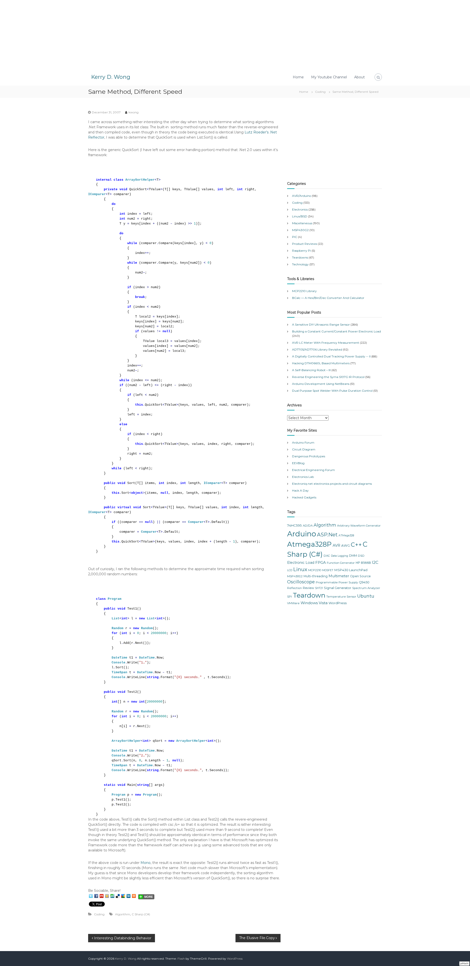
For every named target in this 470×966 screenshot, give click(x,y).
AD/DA (308, 525)
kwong (134, 112)
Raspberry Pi (301, 250)
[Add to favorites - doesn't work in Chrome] (107, 896)
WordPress (338, 603)
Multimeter (339, 576)
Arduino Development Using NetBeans (320, 384)
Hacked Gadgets (304, 497)
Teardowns (300, 257)
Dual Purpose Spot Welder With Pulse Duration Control (332, 390)
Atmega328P (309, 544)
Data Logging (339, 555)
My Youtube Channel (329, 77)
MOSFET (327, 570)
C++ (356, 544)
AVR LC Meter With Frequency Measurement (325, 342)
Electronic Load (300, 562)
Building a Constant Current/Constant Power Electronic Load (336, 331)
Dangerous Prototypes (308, 456)
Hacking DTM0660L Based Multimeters (321, 363)
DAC (327, 555)
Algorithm (122, 914)
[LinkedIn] (128, 896)
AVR (336, 545)
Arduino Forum (303, 442)
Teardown (309, 595)
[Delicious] (118, 896)
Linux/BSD (299, 216)
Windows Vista (314, 603)
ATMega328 (346, 535)
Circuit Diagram (303, 449)
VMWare (293, 603)
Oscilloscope (301, 582)
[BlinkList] (134, 896)
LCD (289, 570)
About (359, 77)
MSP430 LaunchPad (350, 570)
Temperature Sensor (341, 596)
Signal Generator (337, 588)
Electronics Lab (303, 477)
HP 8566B (363, 563)
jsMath (464, 963)
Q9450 (364, 582)
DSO (361, 555)
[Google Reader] (123, 896)
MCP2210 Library (304, 291)
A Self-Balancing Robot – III (311, 370)
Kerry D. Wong (110, 77)
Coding (320, 92)
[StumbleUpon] (112, 896)
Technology (300, 264)
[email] (102, 896)
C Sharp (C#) (141, 914)
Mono (146, 862)
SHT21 (319, 588)
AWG (345, 545)
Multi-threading (316, 576)
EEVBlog (298, 463)
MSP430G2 (300, 230)
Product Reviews (304, 244)
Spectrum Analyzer (366, 588)
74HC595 (294, 525)
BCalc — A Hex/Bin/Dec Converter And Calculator (328, 298)
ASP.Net (327, 534)
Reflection (294, 588)
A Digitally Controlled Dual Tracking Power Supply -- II (331, 356)
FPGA (320, 562)
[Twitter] (91, 896)
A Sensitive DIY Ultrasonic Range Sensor (321, 324)
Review (308, 588)
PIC (294, 237)
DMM (353, 555)
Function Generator (341, 563)
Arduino (301, 534)
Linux (300, 569)
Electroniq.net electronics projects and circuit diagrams (332, 483)
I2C (375, 562)
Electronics (300, 209)
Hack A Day (300, 490)
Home (298, 77)
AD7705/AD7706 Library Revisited (317, 349)
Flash (181, 958)
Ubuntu (365, 596)
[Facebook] (96, 896)
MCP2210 (314, 570)
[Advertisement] (235, 34)
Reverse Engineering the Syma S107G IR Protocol (328, 377)
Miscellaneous (302, 223)
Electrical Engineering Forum (313, 470)
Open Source (360, 576)
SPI (289, 596)
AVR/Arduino (301, 196)
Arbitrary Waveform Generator (359, 525)
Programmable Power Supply (337, 582)
